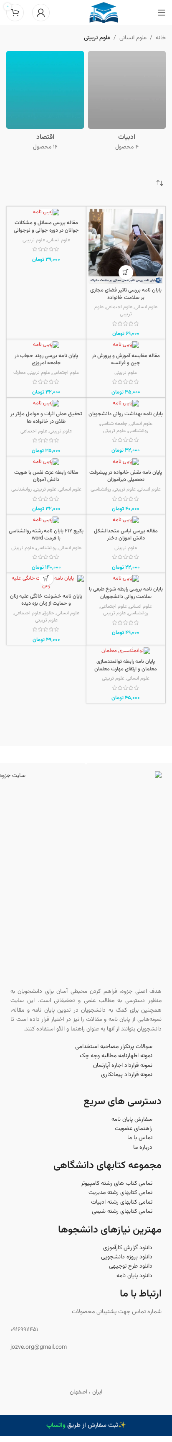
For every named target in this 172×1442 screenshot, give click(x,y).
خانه (161, 38)
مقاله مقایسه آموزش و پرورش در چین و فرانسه (126, 360)
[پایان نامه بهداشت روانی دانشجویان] (126, 404)
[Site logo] (104, 13)
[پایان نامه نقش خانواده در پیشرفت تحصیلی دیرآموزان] (126, 462)
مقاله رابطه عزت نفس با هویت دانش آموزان (46, 476)
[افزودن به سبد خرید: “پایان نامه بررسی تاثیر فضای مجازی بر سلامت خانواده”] (126, 272)
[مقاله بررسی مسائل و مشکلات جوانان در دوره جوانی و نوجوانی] (46, 213)
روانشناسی (138, 431)
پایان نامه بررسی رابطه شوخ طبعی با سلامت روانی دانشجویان (126, 593)
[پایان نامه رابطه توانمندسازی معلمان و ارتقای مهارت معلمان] (126, 651)
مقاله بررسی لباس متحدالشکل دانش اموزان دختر (126, 535)
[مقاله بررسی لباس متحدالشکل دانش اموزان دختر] (126, 520)
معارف (19, 372)
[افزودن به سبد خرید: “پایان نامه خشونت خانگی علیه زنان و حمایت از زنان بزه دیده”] (46, 578)
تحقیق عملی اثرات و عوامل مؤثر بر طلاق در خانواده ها (46, 418)
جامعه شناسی (113, 423)
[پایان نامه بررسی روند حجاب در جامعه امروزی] (46, 345)
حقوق (48, 613)
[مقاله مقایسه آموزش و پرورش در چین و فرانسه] (126, 345)
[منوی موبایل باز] (161, 12)
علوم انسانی (133, 38)
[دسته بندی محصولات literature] (127, 103)
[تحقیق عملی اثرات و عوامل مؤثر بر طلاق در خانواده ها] (46, 404)
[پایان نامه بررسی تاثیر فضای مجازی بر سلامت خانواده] (126, 246)
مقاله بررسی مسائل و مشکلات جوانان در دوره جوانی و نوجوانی (46, 227)
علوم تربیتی (34, 240)
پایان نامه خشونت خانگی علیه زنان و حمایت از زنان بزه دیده (46, 600)
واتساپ (56, 1425)
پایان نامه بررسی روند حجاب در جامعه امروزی (46, 360)
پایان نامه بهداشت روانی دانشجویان (126, 414)
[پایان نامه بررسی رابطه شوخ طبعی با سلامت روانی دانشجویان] (126, 579)
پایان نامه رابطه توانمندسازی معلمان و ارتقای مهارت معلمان (125, 665)
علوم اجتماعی (119, 307)
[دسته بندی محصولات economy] (45, 103)
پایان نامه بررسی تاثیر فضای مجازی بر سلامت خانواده (126, 294)
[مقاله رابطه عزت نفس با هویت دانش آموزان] (46, 462)
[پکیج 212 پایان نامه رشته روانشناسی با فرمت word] (46, 520)
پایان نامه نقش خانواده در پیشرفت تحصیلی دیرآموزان (125, 476)
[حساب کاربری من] (41, 12)
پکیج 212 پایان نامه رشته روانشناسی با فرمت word (46, 535)
